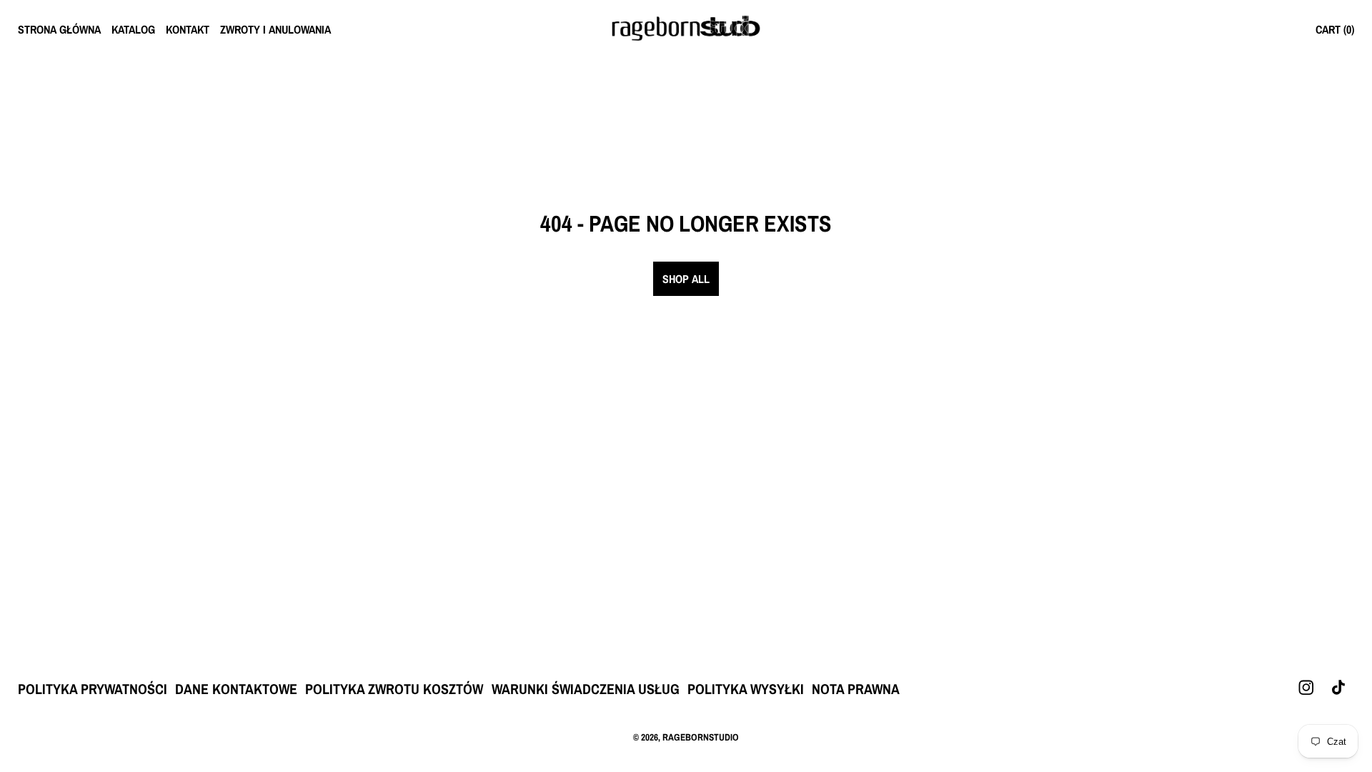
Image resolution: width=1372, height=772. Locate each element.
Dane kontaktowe (236, 688)
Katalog (133, 29)
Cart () (1335, 29)
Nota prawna (856, 688)
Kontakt (187, 29)
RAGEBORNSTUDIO (700, 737)
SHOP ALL (686, 279)
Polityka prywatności (92, 688)
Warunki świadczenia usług (586, 688)
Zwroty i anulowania (275, 29)
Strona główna (59, 29)
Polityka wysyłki (745, 688)
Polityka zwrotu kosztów (394, 688)
